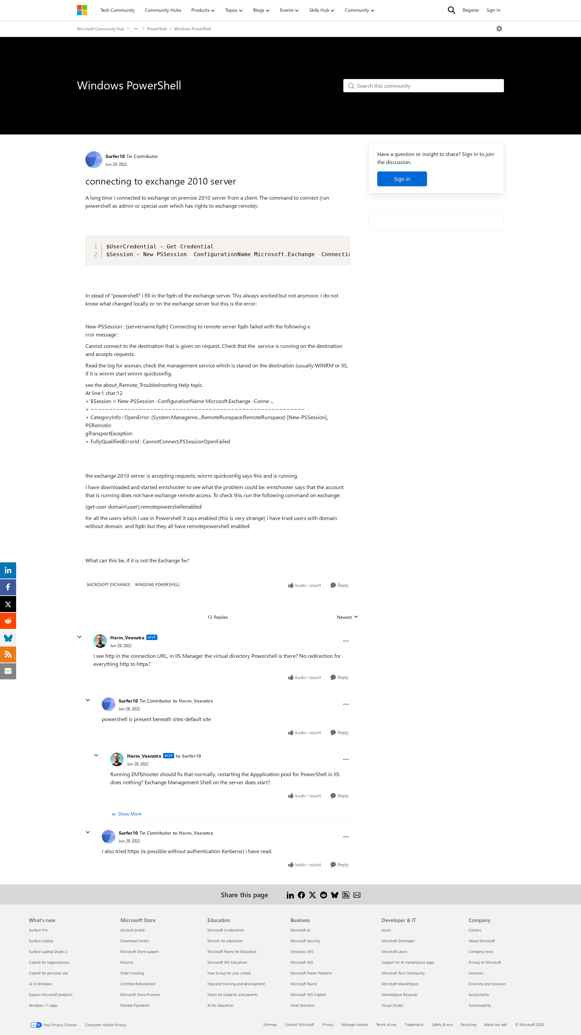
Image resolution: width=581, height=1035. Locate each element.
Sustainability (480, 1005)
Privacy (328, 1024)
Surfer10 (115, 156)
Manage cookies (355, 1024)
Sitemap (270, 1024)
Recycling (468, 1024)
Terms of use (386, 1024)
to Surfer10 (188, 756)
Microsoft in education (225, 929)
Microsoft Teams (303, 983)
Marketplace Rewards (399, 994)
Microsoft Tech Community (403, 973)
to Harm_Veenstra (193, 701)
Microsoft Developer (398, 940)
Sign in (402, 178)
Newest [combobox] (347, 617)
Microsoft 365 (301, 962)
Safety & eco (442, 1024)
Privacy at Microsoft (485, 962)
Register (471, 10)
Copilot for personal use (48, 973)
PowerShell (157, 28)
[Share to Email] (356, 894)
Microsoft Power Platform (311, 973)
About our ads (495, 1024)
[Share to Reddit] (323, 894)
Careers (475, 929)
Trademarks (414, 1024)
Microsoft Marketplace (400, 983)
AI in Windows (40, 983)
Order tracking (132, 973)
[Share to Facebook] (301, 894)
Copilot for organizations (49, 962)
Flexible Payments (135, 1005)
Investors (476, 973)
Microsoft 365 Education (227, 962)
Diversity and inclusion (487, 983)
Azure (386, 929)
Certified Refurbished (137, 983)
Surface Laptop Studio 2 (48, 951)
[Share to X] (312, 894)
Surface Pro (38, 929)
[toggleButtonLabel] (499, 28)
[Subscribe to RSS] (345, 894)
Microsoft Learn (394, 951)
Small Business (302, 1005)
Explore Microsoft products (51, 994)
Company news (481, 951)
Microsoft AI (300, 929)
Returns (126, 962)
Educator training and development (236, 983)
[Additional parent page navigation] (136, 28)
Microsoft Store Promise (140, 994)
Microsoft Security (305, 940)
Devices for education (225, 940)
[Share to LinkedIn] (290, 894)
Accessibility (479, 994)
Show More (130, 813)
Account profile (132, 929)
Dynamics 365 (301, 951)
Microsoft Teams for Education (232, 951)
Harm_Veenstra (127, 637)
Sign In (494, 10)
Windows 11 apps (43, 1005)
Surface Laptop (41, 940)
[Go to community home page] (82, 10)
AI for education (220, 1005)
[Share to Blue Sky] (334, 894)
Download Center (134, 940)
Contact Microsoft (299, 1024)
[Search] (452, 10)
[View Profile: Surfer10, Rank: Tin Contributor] (93, 159)
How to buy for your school (229, 973)
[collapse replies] (79, 637)
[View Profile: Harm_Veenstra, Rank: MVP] (100, 641)
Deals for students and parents (232, 994)
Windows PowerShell (192, 28)
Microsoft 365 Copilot (308, 994)
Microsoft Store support (139, 951)
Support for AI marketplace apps (408, 962)
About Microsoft (482, 940)
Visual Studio (392, 1005)
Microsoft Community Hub (100, 28)
